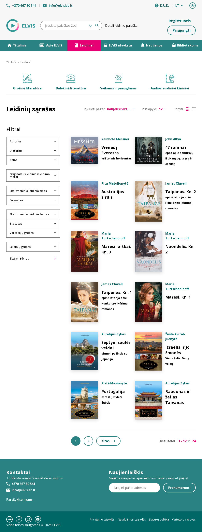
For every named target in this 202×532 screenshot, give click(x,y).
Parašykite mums (19, 499)
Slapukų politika (159, 519)
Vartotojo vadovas (184, 519)
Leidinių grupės (20, 247)
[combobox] (71, 25)
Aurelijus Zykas (113, 334)
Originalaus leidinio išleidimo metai (30, 175)
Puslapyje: (149, 109)
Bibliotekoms (187, 45)
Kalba (14, 160)
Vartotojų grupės (22, 233)
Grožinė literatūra (27, 88)
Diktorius (16, 151)
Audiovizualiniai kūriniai (170, 88)
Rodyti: (178, 109)
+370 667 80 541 (24, 5)
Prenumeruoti (179, 488)
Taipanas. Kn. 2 (180, 191)
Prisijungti (181, 30)
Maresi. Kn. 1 (178, 297)
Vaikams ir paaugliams (118, 88)
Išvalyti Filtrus (19, 258)
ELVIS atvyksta (120, 45)
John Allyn (173, 139)
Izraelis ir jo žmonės (177, 349)
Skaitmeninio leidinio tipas (28, 191)
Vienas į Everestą (110, 150)
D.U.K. (164, 5)
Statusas (16, 223)
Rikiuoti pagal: (94, 109)
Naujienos (154, 45)
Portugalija (113, 391)
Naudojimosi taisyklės (132, 519)
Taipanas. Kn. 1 (116, 292)
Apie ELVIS (54, 45)
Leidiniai (87, 45)
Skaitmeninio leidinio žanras (29, 214)
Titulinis (19, 45)
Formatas (16, 200)
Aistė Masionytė (114, 383)
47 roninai (175, 147)
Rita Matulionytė (114, 183)
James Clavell (176, 183)
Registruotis (179, 20)
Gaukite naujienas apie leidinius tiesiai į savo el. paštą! (148, 478)
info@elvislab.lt (61, 5)
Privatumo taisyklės (102, 519)
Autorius (16, 141)
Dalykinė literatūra (71, 88)
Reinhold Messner (115, 139)
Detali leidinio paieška (121, 25)
